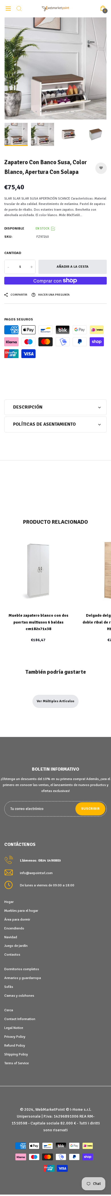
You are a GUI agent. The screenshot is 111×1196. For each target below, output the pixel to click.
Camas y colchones (19, 995)
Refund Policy (14, 1045)
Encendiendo (14, 928)
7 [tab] (60, 111)
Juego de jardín (16, 945)
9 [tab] (70, 111)
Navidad (10, 937)
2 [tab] (36, 111)
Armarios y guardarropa (22, 978)
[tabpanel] (55, 68)
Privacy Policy (14, 1036)
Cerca (8, 1010)
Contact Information (19, 1019)
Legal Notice (13, 1028)
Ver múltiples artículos (55, 701)
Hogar (9, 901)
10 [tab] (75, 111)
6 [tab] (55, 111)
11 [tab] (80, 111)
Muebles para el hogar (21, 910)
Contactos (12, 954)
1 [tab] (31, 111)
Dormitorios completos (21, 969)
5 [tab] (51, 111)
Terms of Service (16, 1063)
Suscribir (90, 809)
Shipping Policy (16, 1054)
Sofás (8, 986)
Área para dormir (17, 919)
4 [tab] (46, 111)
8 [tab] (65, 111)
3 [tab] (41, 111)
